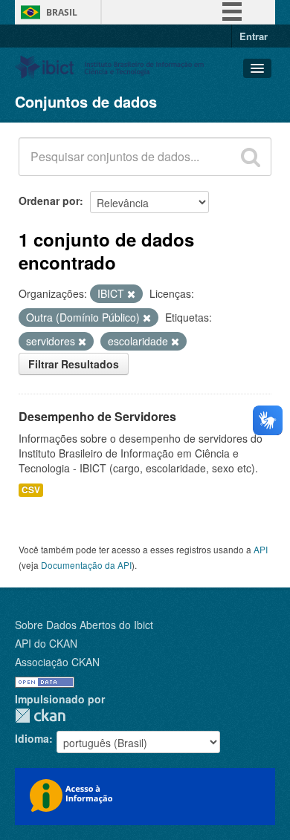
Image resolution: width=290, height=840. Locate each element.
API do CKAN (46, 643)
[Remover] (131, 294)
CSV (31, 490)
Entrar (253, 36)
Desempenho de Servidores (97, 416)
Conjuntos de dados (86, 101)
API (261, 549)
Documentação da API (86, 565)
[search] (250, 157)
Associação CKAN (57, 661)
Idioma (32, 738)
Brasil (61, 12)
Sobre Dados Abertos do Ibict (84, 624)
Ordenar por (49, 200)
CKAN (40, 715)
